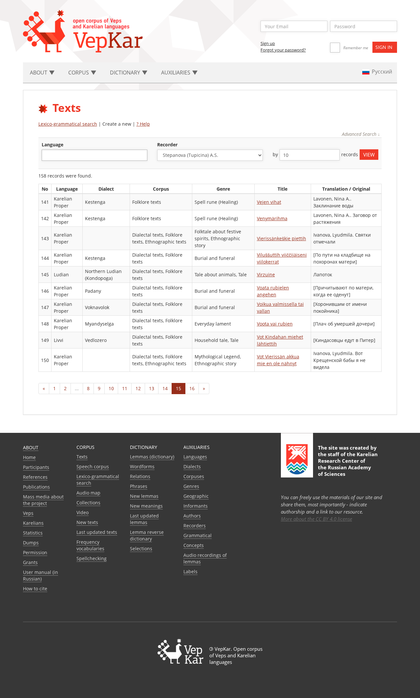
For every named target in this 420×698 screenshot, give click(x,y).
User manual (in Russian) (40, 575)
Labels (190, 571)
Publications (36, 487)
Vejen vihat (269, 202)
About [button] (39, 72)
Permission (35, 552)
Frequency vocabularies (90, 545)
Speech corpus (92, 466)
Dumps (31, 542)
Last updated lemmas (144, 519)
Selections (141, 548)
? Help (143, 124)
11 (124, 388)
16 (192, 388)
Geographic (196, 496)
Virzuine (266, 274)
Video (82, 512)
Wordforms (142, 466)
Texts (82, 457)
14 (165, 388)
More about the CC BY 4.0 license (316, 519)
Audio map (88, 493)
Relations (140, 476)
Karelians (33, 523)
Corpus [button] (79, 72)
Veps (28, 513)
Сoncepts (193, 545)
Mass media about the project (43, 500)
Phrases (138, 486)
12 (138, 388)
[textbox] (47, 155)
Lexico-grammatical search (67, 124)
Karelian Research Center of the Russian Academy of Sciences (348, 464)
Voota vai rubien (275, 324)
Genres (191, 486)
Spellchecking (91, 558)
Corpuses (193, 476)
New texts (87, 522)
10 (111, 388)
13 (151, 388)
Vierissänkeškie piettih (281, 238)
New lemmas (144, 496)
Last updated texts (96, 532)
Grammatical (197, 535)
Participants (36, 467)
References (35, 477)
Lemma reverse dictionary (147, 535)
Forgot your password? (283, 50)
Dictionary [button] (125, 72)
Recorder (167, 144)
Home (29, 457)
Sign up (268, 43)
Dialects (192, 466)
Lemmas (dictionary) (152, 457)
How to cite (35, 588)
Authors (192, 516)
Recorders (194, 525)
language (52, 144)
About (30, 447)
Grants (30, 562)
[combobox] (94, 155)
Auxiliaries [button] (176, 72)
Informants (195, 506)
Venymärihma (272, 218)
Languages (195, 457)
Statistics (33, 533)
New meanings (146, 506)
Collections (88, 502)
